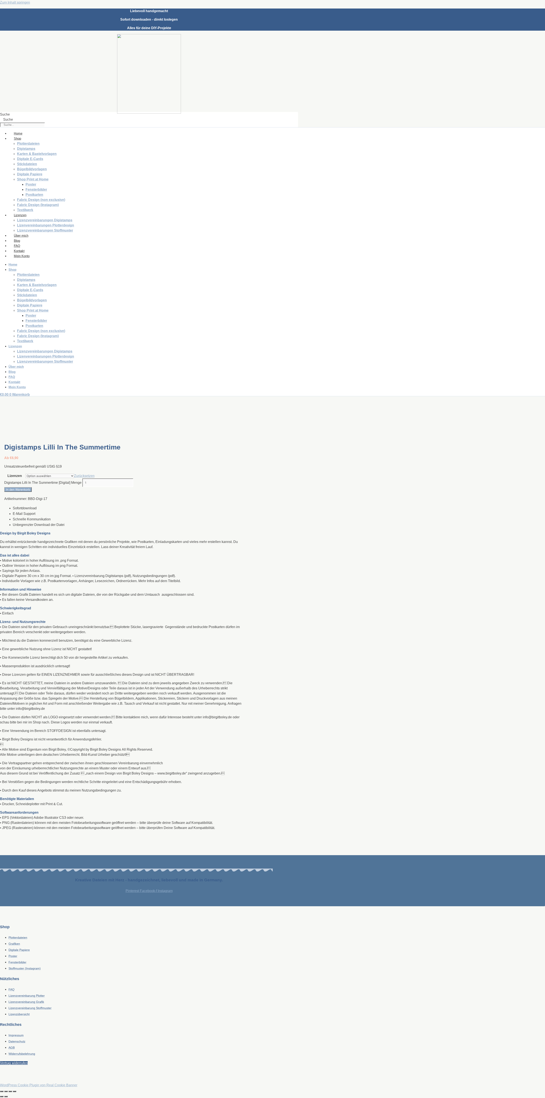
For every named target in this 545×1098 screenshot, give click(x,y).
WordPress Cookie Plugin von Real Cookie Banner (38, 1085)
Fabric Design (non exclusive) (41, 200)
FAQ (17, 246)
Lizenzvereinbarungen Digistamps (44, 220)
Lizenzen (20, 215)
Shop (17, 138)
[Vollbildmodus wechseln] (6, 1091)
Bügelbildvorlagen (32, 169)
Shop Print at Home (33, 179)
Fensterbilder (36, 189)
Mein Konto (22, 256)
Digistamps (26, 148)
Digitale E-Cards (30, 159)
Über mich (21, 235)
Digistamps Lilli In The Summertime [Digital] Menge (43, 482)
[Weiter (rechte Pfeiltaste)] (6, 1096)
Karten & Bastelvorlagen (37, 154)
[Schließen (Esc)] (14, 1091)
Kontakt (19, 251)
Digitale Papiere (29, 174)
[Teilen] (10, 1091)
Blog (17, 240)
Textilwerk (25, 210)
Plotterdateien (28, 143)
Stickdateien (27, 164)
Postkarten (34, 194)
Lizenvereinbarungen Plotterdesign (45, 225)
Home (18, 133)
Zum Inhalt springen (15, 2)
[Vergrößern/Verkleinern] (1, 1091)
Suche (5, 114)
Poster (31, 184)
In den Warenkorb (18, 489)
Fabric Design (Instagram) (38, 205)
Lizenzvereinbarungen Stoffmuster (45, 230)
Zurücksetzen (84, 476)
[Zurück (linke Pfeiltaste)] (1, 1096)
